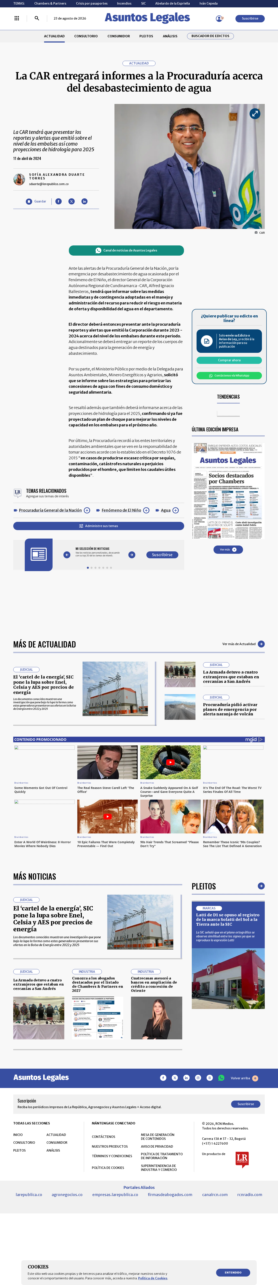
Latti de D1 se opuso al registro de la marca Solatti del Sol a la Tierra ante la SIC (228, 919)
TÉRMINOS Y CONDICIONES (112, 1156)
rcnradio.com (249, 1194)
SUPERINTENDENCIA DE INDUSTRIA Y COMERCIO (159, 1168)
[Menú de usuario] (219, 19)
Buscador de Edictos (210, 36)
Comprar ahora (229, 360)
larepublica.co (29, 1194)
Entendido (233, 1272)
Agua (165, 510)
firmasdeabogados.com (170, 1194)
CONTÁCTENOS (103, 1137)
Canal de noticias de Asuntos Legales (130, 250)
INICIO (18, 1135)
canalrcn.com (215, 1194)
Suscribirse (250, 18)
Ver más (225, 549)
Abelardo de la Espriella (172, 3)
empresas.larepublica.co (115, 1194)
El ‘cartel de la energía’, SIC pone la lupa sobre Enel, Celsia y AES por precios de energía (43, 684)
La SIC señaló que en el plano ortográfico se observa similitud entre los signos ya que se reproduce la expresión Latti (225, 936)
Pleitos (204, 886)
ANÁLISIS (170, 36)
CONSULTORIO (86, 36)
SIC (143, 3)
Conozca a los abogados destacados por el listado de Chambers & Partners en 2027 (97, 984)
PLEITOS (146, 36)
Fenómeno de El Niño (121, 510)
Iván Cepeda (209, 3)
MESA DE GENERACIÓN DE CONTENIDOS (157, 1137)
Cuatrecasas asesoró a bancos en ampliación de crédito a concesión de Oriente (154, 984)
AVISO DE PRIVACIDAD (157, 1147)
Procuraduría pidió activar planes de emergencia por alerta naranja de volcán (230, 709)
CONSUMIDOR (119, 36)
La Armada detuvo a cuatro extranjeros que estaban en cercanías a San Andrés (231, 677)
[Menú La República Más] (16, 18)
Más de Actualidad (44, 644)
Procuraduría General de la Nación (50, 510)
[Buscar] (36, 18)
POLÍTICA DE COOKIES (108, 1168)
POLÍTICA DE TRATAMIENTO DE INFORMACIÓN (162, 1156)
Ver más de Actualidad (239, 644)
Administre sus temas (101, 526)
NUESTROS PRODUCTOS (110, 1147)
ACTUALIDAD (54, 36)
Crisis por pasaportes (92, 3)
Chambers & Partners (50, 3)
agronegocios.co (67, 1194)
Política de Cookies (152, 1278)
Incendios (124, 3)
